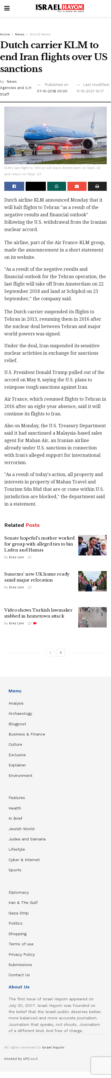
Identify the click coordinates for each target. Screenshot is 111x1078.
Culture (15, 744)
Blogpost (17, 724)
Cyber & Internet (24, 859)
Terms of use (21, 944)
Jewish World (21, 829)
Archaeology (20, 713)
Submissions (20, 964)
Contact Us (19, 975)
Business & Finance (27, 734)
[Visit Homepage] (60, 8)
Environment (20, 775)
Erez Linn (16, 557)
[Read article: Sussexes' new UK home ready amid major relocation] (92, 581)
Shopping (17, 933)
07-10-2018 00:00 (52, 91)
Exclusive (17, 755)
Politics (15, 923)
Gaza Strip (19, 913)
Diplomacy (19, 892)
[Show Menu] (7, 8)
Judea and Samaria (27, 839)
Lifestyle (17, 849)
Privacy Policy (22, 954)
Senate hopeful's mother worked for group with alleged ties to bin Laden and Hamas (39, 544)
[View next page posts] (61, 653)
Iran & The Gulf (23, 902)
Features (17, 797)
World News (40, 34)
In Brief (15, 818)
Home (5, 34)
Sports (15, 870)
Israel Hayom (53, 1047)
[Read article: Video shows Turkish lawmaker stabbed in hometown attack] (92, 617)
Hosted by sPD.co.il (21, 1059)
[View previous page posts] (50, 653)
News (19, 34)
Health (15, 808)
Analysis (17, 703)
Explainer (17, 765)
